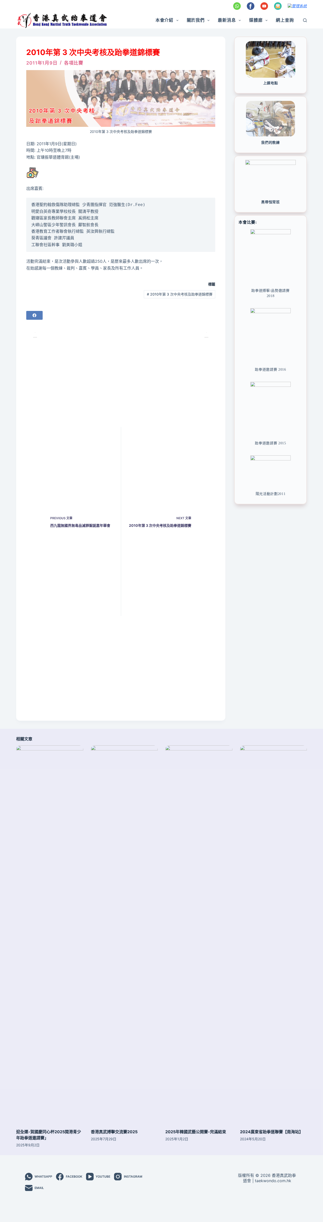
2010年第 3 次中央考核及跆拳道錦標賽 (179, 294)
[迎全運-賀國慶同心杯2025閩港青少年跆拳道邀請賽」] (49, 934)
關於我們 (196, 20)
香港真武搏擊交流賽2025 (114, 1131)
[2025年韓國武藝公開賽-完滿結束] (198, 934)
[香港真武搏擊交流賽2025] (124, 934)
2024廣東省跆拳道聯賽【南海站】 (271, 1131)
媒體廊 (256, 20)
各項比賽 (73, 63)
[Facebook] (34, 315)
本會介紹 (164, 20)
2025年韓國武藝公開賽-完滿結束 (195, 1131)
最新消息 (227, 20)
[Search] (305, 20)
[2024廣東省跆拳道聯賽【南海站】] (273, 934)
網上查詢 (285, 20)
